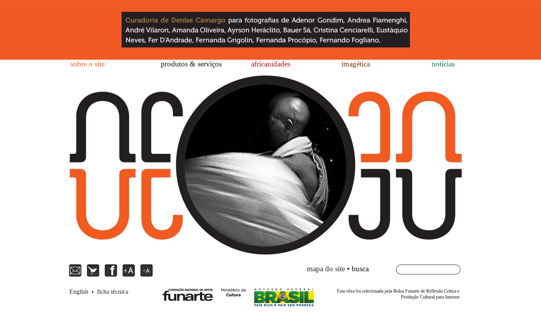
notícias (443, 64)
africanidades (270, 64)
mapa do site (326, 269)
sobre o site (87, 64)
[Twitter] (94, 276)
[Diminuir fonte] (146, 276)
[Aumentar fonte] (130, 276)
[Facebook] (112, 276)
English (78, 291)
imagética (355, 64)
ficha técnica (112, 291)
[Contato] (76, 276)
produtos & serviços (191, 64)
